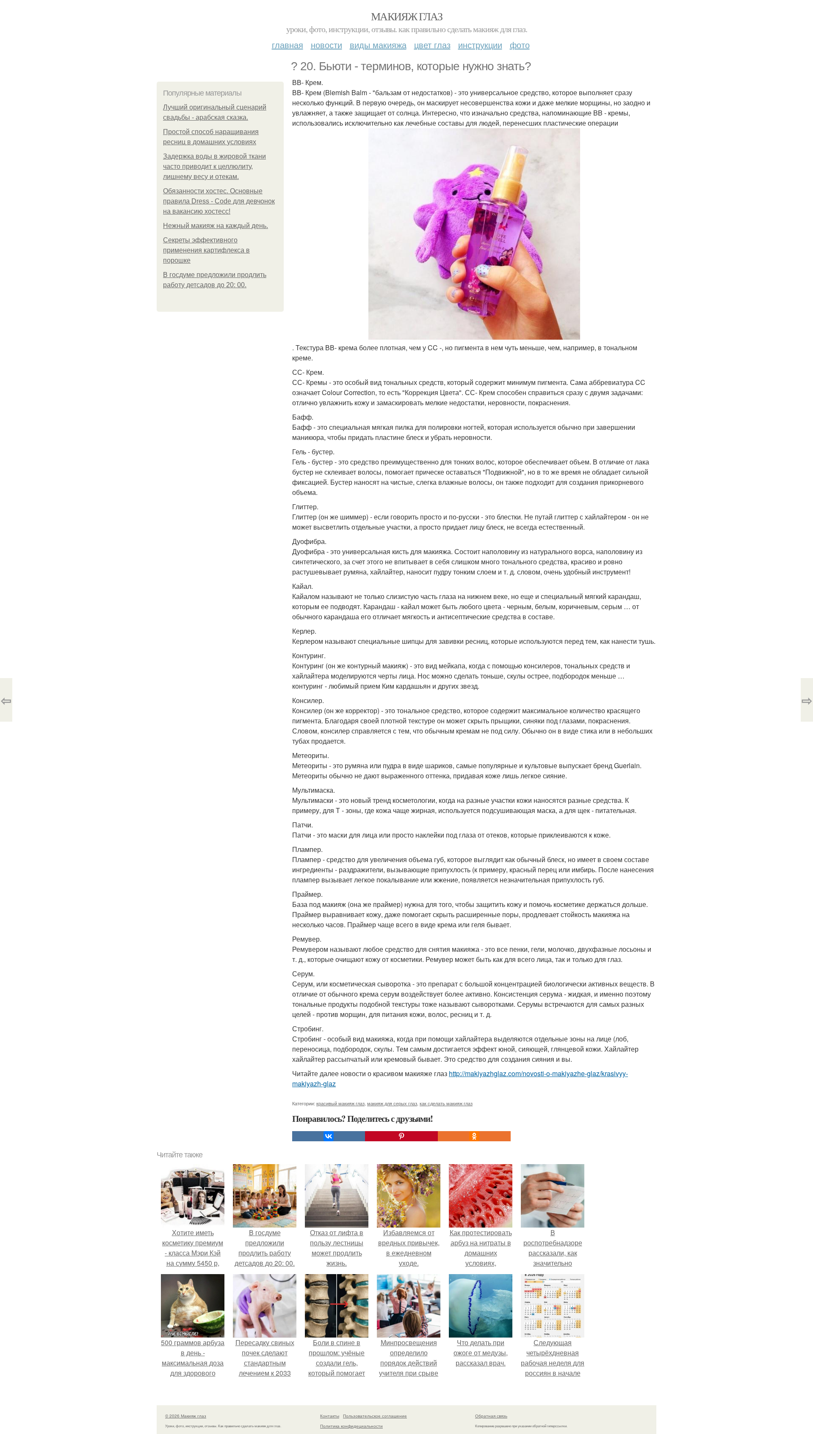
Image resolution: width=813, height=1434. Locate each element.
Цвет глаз (432, 44)
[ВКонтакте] (328, 1136)
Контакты (329, 1416)
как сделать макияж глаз (446, 1103)
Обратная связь (491, 1416)
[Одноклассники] (474, 1136)
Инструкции (480, 44)
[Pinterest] (401, 1136)
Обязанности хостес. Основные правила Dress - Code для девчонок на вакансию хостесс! (219, 201)
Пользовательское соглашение (375, 1416)
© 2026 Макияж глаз (185, 1416)
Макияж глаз (406, 16)
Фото (520, 44)
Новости (326, 44)
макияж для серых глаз (392, 1103)
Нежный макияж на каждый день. (215, 225)
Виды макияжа (378, 44)
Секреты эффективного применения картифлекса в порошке (206, 250)
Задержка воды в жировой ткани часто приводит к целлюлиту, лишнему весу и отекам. (214, 166)
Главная (287, 44)
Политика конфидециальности (351, 1426)
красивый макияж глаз (340, 1103)
